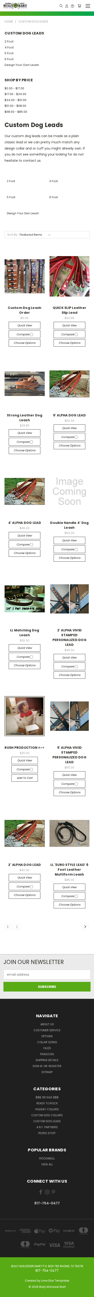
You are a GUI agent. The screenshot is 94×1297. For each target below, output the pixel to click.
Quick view (24, 325)
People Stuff (47, 1133)
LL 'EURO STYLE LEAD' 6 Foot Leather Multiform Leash (69, 869)
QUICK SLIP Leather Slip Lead (69, 310)
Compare (23, 334)
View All (47, 1164)
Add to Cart (24, 778)
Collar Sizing (47, 1042)
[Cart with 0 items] (79, 6)
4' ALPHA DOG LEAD (24, 522)
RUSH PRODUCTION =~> (24, 747)
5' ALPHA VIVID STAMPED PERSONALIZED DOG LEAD (69, 754)
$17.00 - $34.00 (15, 94)
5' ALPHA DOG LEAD (69, 415)
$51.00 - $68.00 (15, 106)
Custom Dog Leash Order (24, 310)
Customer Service (47, 1030)
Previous (7, 1292)
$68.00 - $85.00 (16, 112)
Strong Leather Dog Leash (24, 417)
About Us (47, 1024)
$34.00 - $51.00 (15, 100)
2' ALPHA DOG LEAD (24, 864)
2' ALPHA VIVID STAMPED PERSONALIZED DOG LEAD (69, 637)
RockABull (47, 1158)
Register (55, 1066)
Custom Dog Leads (47, 1121)
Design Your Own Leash (22, 65)
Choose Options (24, 343)
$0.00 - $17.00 (14, 88)
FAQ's (47, 1048)
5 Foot (9, 53)
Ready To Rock (47, 1103)
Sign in (38, 1066)
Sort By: (12, 234)
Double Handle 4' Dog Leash (69, 525)
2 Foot (9, 41)
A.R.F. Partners (47, 1127)
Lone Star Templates (55, 1281)
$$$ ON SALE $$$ (47, 1097)
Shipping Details (47, 1060)
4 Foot (9, 47)
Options (47, 1036)
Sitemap (47, 1072)
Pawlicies (47, 1054)
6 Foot (9, 59)
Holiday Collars (47, 1109)
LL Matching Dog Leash (24, 632)
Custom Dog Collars (47, 1115)
